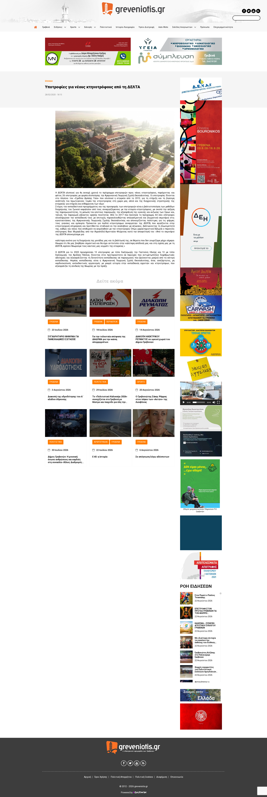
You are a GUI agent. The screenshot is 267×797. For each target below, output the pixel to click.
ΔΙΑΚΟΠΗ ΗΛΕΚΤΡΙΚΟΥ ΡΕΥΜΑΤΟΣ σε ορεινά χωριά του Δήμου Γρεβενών (153, 339)
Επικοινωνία (176, 777)
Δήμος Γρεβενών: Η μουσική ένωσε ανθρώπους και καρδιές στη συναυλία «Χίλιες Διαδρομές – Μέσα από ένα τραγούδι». (66, 459)
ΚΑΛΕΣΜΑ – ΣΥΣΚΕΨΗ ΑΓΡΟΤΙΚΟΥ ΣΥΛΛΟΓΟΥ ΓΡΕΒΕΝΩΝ (205, 625)
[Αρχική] (36, 27)
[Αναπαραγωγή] (183, 402)
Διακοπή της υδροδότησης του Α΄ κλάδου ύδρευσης (65, 398)
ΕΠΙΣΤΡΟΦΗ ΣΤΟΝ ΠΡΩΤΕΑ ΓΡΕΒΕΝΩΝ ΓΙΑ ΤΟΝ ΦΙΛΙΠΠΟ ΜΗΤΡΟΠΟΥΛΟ (206, 611)
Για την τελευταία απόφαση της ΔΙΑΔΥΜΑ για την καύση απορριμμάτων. (108, 339)
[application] (201, 393)
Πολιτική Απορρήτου (121, 777)
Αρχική (87, 777)
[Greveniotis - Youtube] (253, 11)
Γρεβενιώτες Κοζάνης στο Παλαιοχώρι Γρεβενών (205, 654)
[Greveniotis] (133, 8)
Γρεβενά (54, 322)
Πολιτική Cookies (144, 777)
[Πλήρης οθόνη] (218, 402)
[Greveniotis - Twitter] (249, 11)
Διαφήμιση (161, 777)
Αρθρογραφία (101, 442)
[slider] (199, 402)
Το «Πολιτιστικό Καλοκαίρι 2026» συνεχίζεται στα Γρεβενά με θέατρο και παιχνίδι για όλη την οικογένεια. (109, 399)
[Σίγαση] (213, 402)
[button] (201, 393)
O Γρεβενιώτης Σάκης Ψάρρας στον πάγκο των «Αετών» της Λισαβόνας (151, 399)
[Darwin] (139, 792)
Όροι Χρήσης (100, 777)
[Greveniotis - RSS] (258, 11)
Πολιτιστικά (100, 382)
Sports (141, 382)
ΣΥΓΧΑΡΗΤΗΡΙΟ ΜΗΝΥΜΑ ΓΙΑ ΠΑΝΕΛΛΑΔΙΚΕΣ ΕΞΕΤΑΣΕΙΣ (63, 337)
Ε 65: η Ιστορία (99, 456)
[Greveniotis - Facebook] (244, 11)
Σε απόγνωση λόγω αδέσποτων (152, 456)
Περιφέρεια (112, 322)
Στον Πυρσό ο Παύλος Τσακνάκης (205, 596)
